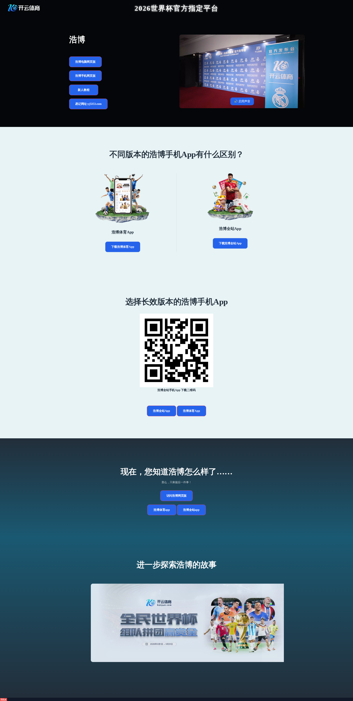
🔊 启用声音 (242, 101)
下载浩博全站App (230, 243)
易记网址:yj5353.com (88, 103)
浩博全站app (191, 509)
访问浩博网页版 (176, 495)
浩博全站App (161, 410)
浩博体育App (191, 410)
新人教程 (83, 89)
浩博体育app (162, 509)
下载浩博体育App (122, 246)
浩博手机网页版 (85, 75)
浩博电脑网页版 (85, 61)
